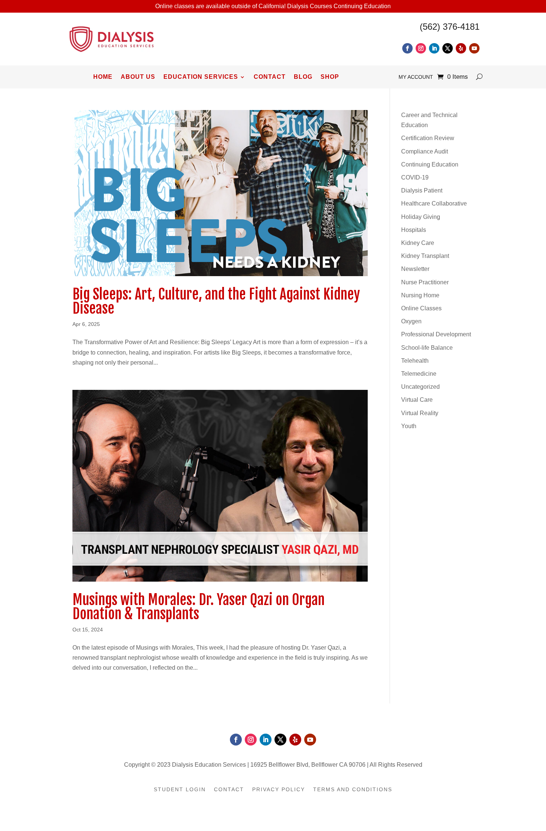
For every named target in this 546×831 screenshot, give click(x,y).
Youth (408, 426)
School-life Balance (427, 348)
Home (103, 77)
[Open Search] (479, 77)
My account (416, 77)
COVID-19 (415, 177)
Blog (303, 77)
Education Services (200, 77)
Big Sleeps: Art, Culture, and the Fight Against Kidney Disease (216, 301)
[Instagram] (421, 48)
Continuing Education (429, 164)
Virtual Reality (419, 413)
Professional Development (436, 334)
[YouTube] (474, 48)
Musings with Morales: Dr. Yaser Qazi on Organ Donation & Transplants (198, 607)
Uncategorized (420, 387)
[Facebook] (407, 48)
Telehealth (415, 361)
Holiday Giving (420, 217)
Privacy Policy (278, 789)
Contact (270, 77)
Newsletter (415, 269)
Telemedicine (418, 374)
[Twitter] (447, 48)
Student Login (180, 789)
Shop (330, 77)
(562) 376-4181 (450, 27)
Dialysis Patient (421, 190)
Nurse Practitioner (425, 282)
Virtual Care (417, 400)
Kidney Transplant (425, 256)
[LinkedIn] (434, 48)
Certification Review (427, 138)
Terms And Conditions (352, 789)
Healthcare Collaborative (434, 203)
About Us (138, 77)
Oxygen (411, 321)
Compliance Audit (424, 151)
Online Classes (421, 308)
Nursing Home (420, 295)
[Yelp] (461, 48)
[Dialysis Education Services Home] (111, 54)
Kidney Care (417, 243)
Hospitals (413, 230)
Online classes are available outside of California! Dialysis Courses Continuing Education (273, 6)
